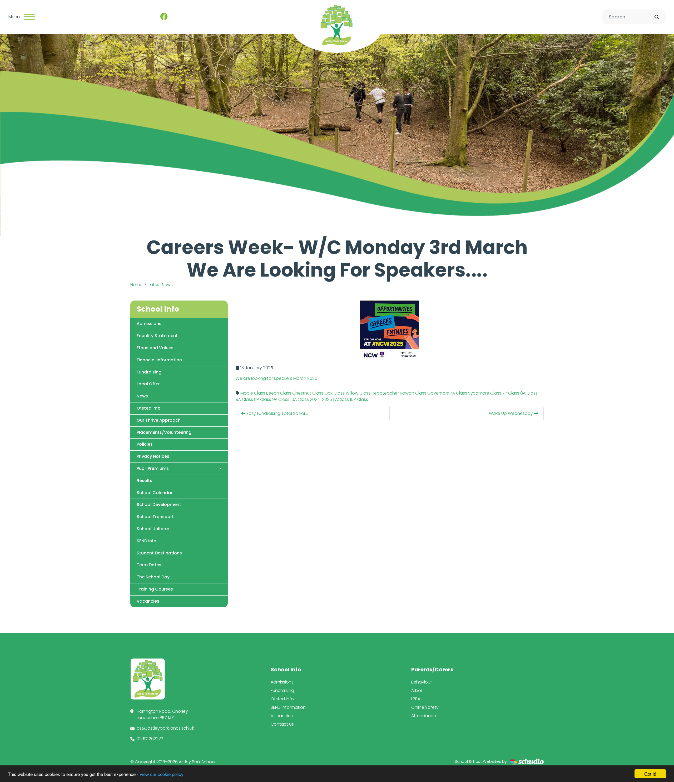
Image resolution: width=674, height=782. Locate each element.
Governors (438, 393)
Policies (145, 444)
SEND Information (288, 707)
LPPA (415, 699)
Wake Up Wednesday (511, 413)
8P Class (262, 399)
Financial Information (159, 360)
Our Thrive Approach (159, 420)
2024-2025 (321, 399)
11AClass (341, 399)
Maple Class (252, 393)
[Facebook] (164, 16)
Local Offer (148, 384)
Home (136, 285)
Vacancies (148, 601)
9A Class (244, 399)
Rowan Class (413, 393)
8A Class (529, 393)
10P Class (359, 399)
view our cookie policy (162, 774)
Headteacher (385, 393)
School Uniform (153, 529)
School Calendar (154, 493)
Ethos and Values (155, 348)
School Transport (155, 517)
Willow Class (358, 393)
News (142, 396)
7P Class (510, 393)
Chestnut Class (307, 393)
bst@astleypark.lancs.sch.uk (165, 728)
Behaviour (421, 682)
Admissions (149, 324)
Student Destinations (159, 553)
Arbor (416, 690)
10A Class (299, 399)
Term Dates (149, 565)
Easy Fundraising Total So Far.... (277, 413)
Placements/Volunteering (164, 432)
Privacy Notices (153, 456)
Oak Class (334, 393)
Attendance (423, 716)
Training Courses (155, 589)
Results (144, 481)
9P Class (280, 399)
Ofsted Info (149, 408)
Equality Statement (157, 336)
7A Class (458, 393)
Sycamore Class (484, 393)
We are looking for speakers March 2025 (276, 378)
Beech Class (278, 393)
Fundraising (149, 372)
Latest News (160, 285)
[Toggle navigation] (29, 17)
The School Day (153, 577)
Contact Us (282, 724)
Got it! (650, 773)
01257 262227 (150, 739)
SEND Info (146, 541)
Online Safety (425, 707)
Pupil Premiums (153, 468)
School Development (159, 504)
